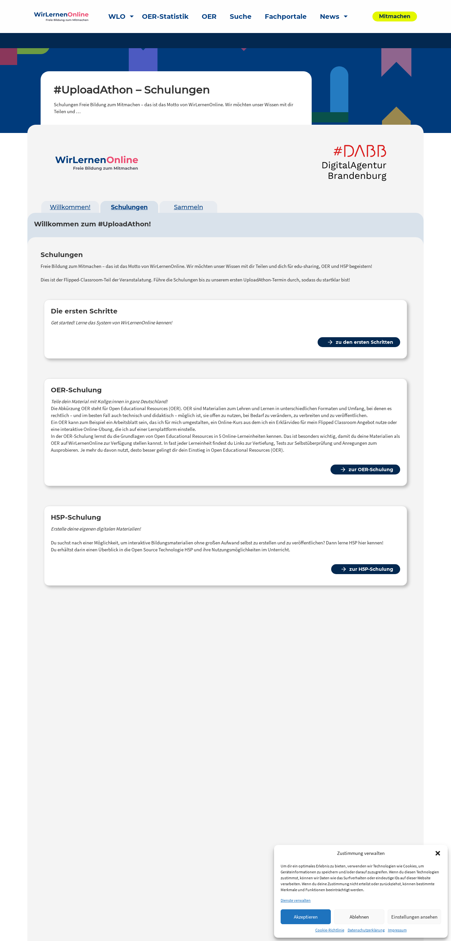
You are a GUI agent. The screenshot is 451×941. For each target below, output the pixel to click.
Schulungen (129, 207)
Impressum (397, 929)
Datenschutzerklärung (366, 929)
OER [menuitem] (209, 16)
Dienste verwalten (296, 900)
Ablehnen (359, 917)
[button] (437, 853)
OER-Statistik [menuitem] (165, 16)
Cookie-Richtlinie (329, 929)
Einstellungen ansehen (414, 917)
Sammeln (188, 207)
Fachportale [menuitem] (286, 16)
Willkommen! (70, 207)
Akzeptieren (306, 917)
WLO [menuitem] (116, 16)
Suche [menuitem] (241, 16)
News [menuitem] (329, 16)
